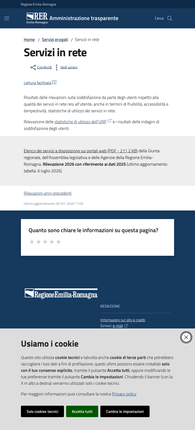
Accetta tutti (82, 411)
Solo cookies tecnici (42, 411)
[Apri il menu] (7, 18)
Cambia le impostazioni (125, 411)
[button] (170, 18)
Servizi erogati (55, 39)
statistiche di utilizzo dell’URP (80, 121)
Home (29, 39)
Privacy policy (124, 394)
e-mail (118, 325)
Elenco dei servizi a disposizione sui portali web (81, 151)
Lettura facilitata (37, 83)
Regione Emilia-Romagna (38, 4)
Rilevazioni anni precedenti (48, 193)
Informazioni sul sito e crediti (122, 320)
